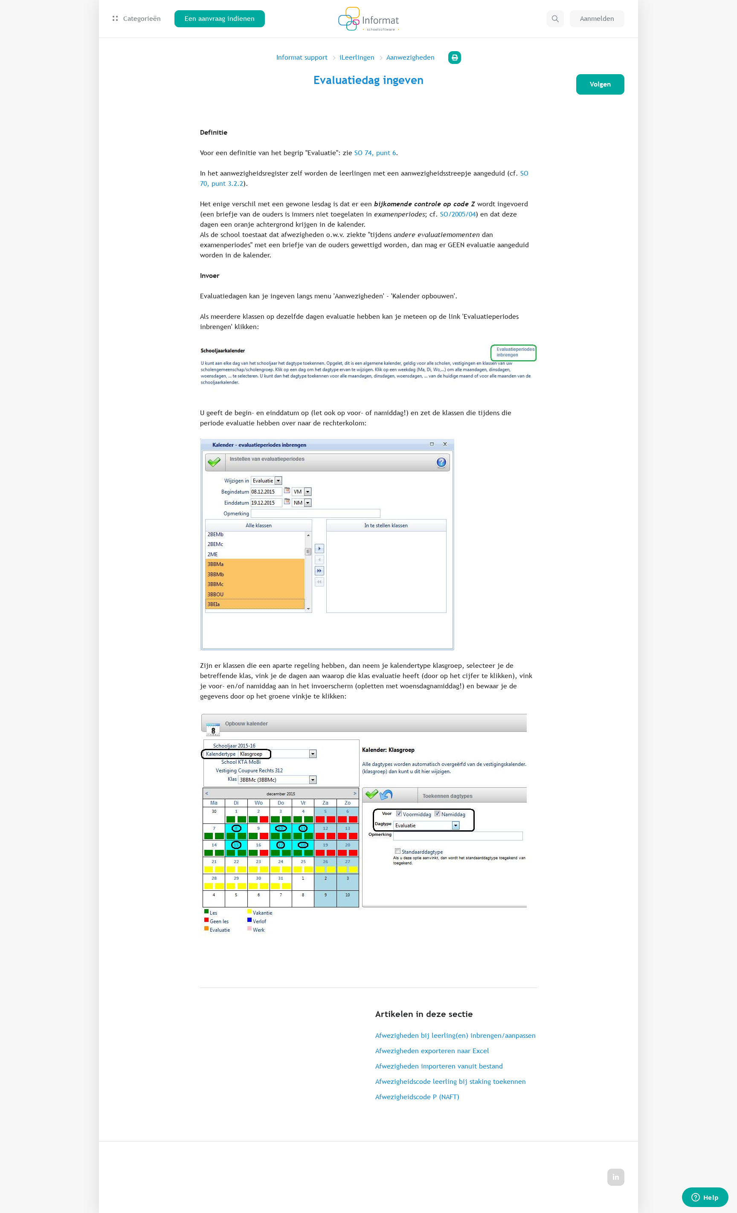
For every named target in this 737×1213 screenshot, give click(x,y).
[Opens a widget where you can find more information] (705, 1198)
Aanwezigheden (410, 57)
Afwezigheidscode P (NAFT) (417, 1097)
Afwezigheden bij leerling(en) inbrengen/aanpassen (455, 1035)
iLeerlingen (356, 57)
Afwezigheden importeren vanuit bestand (439, 1066)
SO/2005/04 (458, 214)
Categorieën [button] (141, 18)
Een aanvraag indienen (220, 18)
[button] (555, 18)
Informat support (302, 57)
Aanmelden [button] (597, 18)
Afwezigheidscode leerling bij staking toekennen (450, 1081)
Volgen (600, 84)
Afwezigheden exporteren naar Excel (432, 1051)
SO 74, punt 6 (375, 153)
